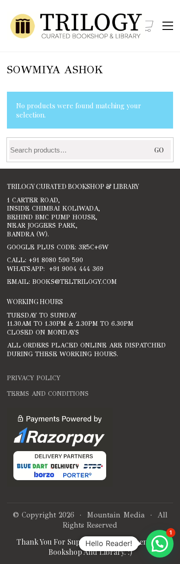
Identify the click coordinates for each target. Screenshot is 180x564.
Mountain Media (116, 515)
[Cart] (146, 26)
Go (159, 150)
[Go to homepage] (76, 26)
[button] (167, 25)
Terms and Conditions (48, 394)
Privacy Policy (33, 378)
